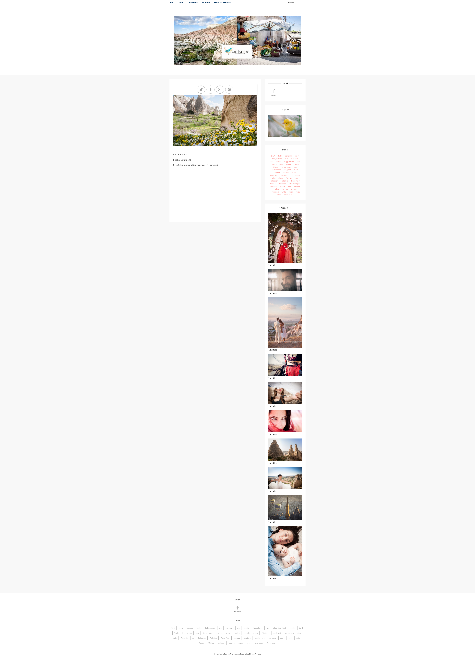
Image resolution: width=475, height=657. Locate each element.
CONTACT (206, 3)
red (297, 178)
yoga (291, 192)
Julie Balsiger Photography (230, 654)
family (297, 164)
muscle (286, 172)
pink (273, 178)
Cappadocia (289, 161)
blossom (294, 159)
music (294, 172)
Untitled (272, 265)
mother (277, 172)
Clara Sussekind (277, 164)
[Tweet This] (201, 89)
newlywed (284, 175)
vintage (294, 189)
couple (289, 164)
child (298, 161)
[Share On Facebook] (210, 89)
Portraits (193, 3)
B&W (273, 156)
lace (295, 167)
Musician (273, 175)
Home (171, 3)
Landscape (276, 170)
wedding (275, 192)
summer (273, 186)
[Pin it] (229, 89)
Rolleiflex (284, 181)
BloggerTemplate (255, 654)
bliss (286, 159)
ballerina (288, 156)
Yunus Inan (288, 195)
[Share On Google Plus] (220, 89)
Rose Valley (295, 181)
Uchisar (285, 189)
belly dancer (277, 159)
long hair (287, 170)
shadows (282, 183)
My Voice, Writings (222, 3)
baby (280, 156)
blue (271, 161)
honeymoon (286, 167)
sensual (273, 183)
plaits (280, 178)
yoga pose (258, 643)
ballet (297, 156)
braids (278, 161)
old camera (295, 175)
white (284, 192)
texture (297, 186)
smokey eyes (294, 183)
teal (289, 186)
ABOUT (182, 3)
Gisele (275, 167)
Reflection (274, 181)
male (296, 170)
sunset (282, 186)
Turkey (276, 189)
